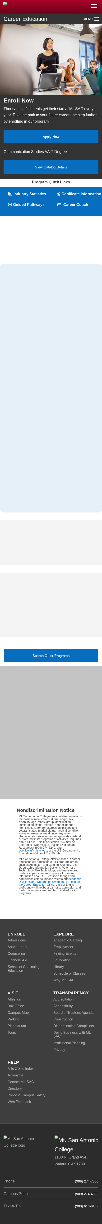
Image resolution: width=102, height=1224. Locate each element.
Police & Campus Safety (27, 1095)
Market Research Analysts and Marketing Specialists (40, 388)
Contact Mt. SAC (21, 1082)
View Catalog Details (51, 166)
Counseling (16, 953)
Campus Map (18, 1012)
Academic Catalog (67, 940)
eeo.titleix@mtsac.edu (33, 850)
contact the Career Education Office (49, 883)
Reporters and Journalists (29, 439)
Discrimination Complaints (73, 1026)
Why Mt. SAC (64, 980)
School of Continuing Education (23, 969)
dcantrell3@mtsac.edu (40, 705)
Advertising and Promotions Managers (40, 330)
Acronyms (16, 1075)
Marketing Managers (25, 342)
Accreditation (63, 999)
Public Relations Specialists (31, 452)
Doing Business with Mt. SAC (72, 1034)
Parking (13, 1019)
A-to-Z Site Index (21, 1068)
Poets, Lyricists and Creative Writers (38, 500)
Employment (63, 947)
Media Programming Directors (33, 415)
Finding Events (64, 953)
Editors (13, 464)
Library (58, 967)
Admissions (17, 940)
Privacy (59, 1049)
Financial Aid (17, 960)
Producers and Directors (28, 403)
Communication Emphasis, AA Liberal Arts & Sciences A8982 (48, 619)
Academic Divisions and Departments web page (50, 880)
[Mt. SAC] (51, 6)
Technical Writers (22, 476)
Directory (15, 1088)
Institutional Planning (69, 1043)
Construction (63, 1019)
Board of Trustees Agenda (73, 1012)
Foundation (61, 960)
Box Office (16, 1006)
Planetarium (17, 1026)
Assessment (17, 947)
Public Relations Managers (30, 355)
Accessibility (63, 1006)
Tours (12, 1032)
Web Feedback (19, 1102)
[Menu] (94, 5)
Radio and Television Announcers (36, 427)
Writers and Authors (24, 488)
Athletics (14, 999)
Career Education (25, 19)
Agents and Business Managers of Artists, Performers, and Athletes (40, 370)
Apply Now (51, 136)
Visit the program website (27, 786)
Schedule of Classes (69, 973)
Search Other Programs (51, 655)
